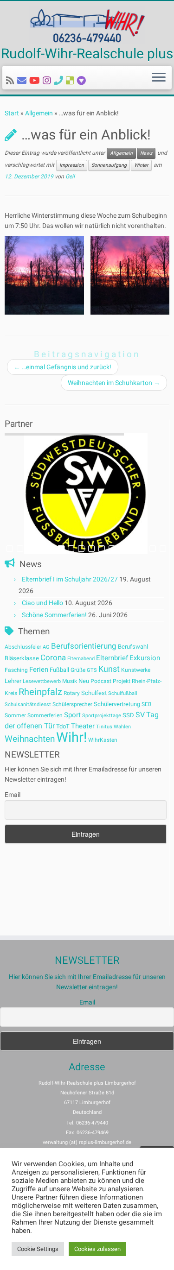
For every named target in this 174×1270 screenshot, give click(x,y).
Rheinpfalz (40, 691)
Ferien (38, 669)
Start (12, 113)
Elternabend (81, 659)
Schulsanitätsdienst (28, 704)
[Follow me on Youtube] (36, 80)
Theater (83, 726)
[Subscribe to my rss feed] (11, 80)
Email (12, 794)
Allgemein (39, 113)
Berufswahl (133, 646)
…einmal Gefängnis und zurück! (62, 367)
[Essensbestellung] (71, 80)
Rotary (72, 693)
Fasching (16, 670)
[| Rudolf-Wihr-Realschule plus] (87, 25)
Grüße (78, 670)
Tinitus (104, 727)
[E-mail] (23, 80)
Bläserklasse (22, 658)
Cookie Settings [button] (37, 1248)
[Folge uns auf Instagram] (48, 80)
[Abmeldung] (83, 80)
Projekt (121, 681)
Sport (72, 715)
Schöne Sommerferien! (54, 615)
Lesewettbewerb (42, 681)
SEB (146, 704)
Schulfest (94, 692)
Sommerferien (45, 715)
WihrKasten (102, 740)
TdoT (63, 726)
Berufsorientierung (83, 646)
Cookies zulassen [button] (97, 1248)
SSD (128, 715)
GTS (92, 670)
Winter (141, 165)
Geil (70, 176)
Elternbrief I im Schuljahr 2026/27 (70, 579)
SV (140, 714)
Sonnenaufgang (109, 165)
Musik (69, 681)
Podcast (100, 681)
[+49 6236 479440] (60, 80)
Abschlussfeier (23, 647)
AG (46, 647)
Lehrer (13, 680)
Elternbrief (112, 658)
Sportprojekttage (101, 716)
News (146, 153)
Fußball (59, 669)
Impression (71, 165)
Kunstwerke (135, 670)
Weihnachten (30, 738)
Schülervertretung (117, 704)
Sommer (15, 715)
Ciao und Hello (42, 603)
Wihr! (71, 737)
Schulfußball (122, 693)
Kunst (109, 669)
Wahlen (122, 727)
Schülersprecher (72, 704)
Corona (53, 657)
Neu (83, 680)
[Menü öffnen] (159, 78)
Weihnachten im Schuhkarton (114, 382)
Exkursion (144, 658)
